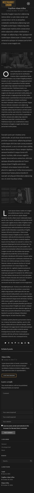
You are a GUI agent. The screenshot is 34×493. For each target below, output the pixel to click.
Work (3, 450)
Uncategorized (6, 447)
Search (31, 461)
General (3, 444)
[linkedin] (22, 343)
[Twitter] (6, 343)
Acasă (3, 472)
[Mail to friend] (18, 343)
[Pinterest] (15, 343)
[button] (31, 364)
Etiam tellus (6, 357)
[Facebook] (8, 343)
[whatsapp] (25, 343)
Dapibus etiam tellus (7, 477)
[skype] (28, 343)
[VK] (12, 343)
